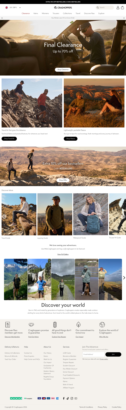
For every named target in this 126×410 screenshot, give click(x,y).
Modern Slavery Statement (49, 373)
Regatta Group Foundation (49, 378)
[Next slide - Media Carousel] (124, 278)
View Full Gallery (63, 254)
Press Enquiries (29, 356)
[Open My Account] (118, 7)
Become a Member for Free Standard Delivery (63, 18)
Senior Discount (68, 372)
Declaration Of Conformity (49, 367)
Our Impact (79, 337)
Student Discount (69, 366)
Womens (45, 14)
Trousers (56, 14)
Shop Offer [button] (63, 180)
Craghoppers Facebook (64, 398)
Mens (36, 14)
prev (2, 18)
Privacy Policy (102, 407)
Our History (47, 353)
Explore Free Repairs (59, 337)
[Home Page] (63, 7)
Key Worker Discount (70, 369)
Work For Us (48, 359)
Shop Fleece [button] (70, 138)
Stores (46, 356)
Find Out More (33, 337)
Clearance (26, 14)
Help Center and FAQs (32, 359)
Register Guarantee (69, 359)
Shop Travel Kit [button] (9, 138)
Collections (67, 14)
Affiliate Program (68, 388)
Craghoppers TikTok (68, 398)
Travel (78, 14)
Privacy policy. (104, 359)
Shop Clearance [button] (63, 69)
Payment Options (69, 378)
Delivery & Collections (12, 353)
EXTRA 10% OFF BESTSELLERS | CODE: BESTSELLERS (63, 2)
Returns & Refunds (11, 356)
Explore (101, 14)
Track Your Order (10, 359)
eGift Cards (67, 353)
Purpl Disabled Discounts (71, 375)
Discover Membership (12, 337)
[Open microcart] (122, 7)
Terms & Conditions (86, 407)
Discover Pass (89, 14)
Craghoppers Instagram (72, 398)
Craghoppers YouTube (76, 398)
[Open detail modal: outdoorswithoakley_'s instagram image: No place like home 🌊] (86, 280)
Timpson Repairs (68, 363)
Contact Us (28, 353)
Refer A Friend (68, 385)
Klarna (65, 381)
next (124, 18)
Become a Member (69, 356)
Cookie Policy (116, 407)
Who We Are (103, 337)
